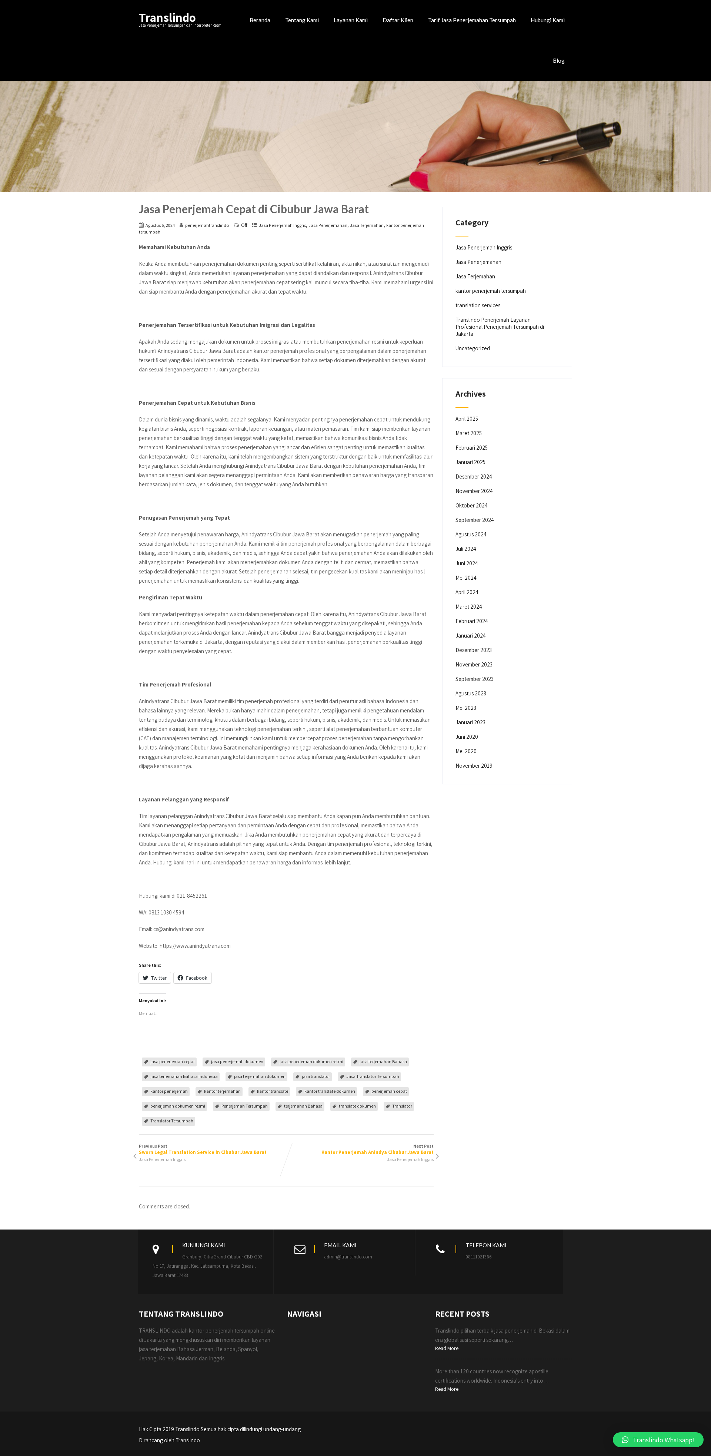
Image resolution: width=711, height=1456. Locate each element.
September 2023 (474, 678)
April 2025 (466, 418)
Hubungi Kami (548, 20)
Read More (446, 1348)
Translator (402, 1106)
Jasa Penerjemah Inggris (282, 225)
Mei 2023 (465, 707)
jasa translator (316, 1076)
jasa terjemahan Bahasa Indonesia (184, 1076)
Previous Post (203, 1149)
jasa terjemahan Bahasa (383, 1061)
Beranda (260, 20)
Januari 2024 (470, 635)
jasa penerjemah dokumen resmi (311, 1061)
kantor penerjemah (169, 1091)
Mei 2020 (466, 751)
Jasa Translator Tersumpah (372, 1076)
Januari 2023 (470, 722)
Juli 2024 (465, 548)
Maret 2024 (468, 606)
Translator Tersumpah (171, 1121)
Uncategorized (472, 348)
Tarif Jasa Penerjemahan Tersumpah (472, 20)
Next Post (377, 1149)
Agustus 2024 (471, 534)
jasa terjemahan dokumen (260, 1076)
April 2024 (466, 592)
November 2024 (474, 490)
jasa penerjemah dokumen (237, 1061)
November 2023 (474, 664)
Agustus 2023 (470, 693)
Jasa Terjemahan (367, 225)
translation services (477, 305)
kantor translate (272, 1091)
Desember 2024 (473, 476)
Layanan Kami (351, 20)
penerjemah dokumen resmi (177, 1106)
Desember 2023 (473, 649)
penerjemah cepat (389, 1091)
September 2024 (474, 519)
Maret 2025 (468, 433)
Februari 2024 (471, 621)
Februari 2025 (471, 447)
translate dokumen (357, 1106)
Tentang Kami (302, 20)
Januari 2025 (470, 462)
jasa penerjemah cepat (172, 1061)
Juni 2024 (466, 563)
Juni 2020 (466, 736)
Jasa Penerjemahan (327, 225)
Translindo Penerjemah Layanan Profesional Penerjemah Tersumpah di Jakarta (499, 326)
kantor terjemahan (222, 1091)
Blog (559, 60)
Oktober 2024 (471, 505)
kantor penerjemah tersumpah (490, 290)
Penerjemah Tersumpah (244, 1106)
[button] (658, 1439)
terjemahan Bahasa (303, 1106)
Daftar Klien (398, 20)
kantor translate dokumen (329, 1091)
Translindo (167, 17)
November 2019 (474, 765)
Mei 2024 (466, 577)
